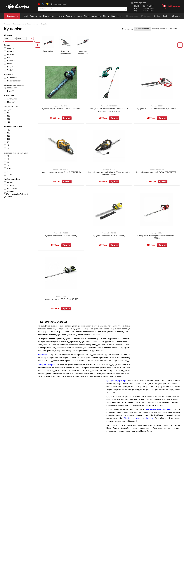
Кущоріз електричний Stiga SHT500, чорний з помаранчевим (109, 173)
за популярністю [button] (142, 29)
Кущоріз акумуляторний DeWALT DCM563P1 (157, 172)
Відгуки (106, 16)
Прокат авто (48, 16)
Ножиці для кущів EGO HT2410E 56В (61, 299)
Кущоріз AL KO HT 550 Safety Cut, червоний (157, 109)
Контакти (60, 16)
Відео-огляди (35, 16)
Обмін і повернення (92, 16)
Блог (113, 16)
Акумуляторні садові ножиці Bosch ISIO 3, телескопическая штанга (108, 110)
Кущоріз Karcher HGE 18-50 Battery (109, 236)
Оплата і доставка (74, 16)
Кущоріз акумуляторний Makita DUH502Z (61, 109)
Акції (26, 16)
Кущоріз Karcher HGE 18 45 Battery (61, 236)
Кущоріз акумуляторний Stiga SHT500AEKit (61, 172)
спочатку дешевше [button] (159, 29)
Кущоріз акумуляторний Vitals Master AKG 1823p (156, 237)
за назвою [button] (174, 29)
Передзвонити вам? (59, 4)
